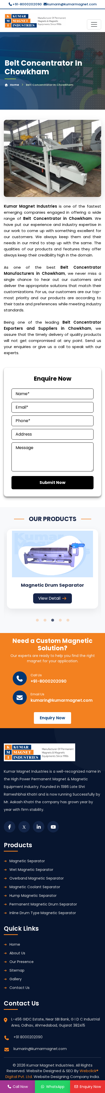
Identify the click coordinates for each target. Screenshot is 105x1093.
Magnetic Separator (27, 861)
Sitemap (16, 970)
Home (14, 85)
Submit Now (52, 482)
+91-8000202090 (27, 4)
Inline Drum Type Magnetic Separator (42, 912)
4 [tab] (60, 620)
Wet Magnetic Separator (31, 869)
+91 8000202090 (28, 1037)
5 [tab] (67, 620)
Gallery (15, 979)
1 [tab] (37, 620)
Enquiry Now (52, 718)
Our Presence (21, 961)
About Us (17, 953)
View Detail (49, 598)
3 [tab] (52, 620)
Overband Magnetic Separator (36, 878)
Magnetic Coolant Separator (34, 886)
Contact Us (19, 987)
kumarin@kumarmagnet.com (72, 4)
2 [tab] (44, 620)
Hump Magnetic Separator (33, 895)
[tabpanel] (52, 568)
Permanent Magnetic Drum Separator (43, 904)
